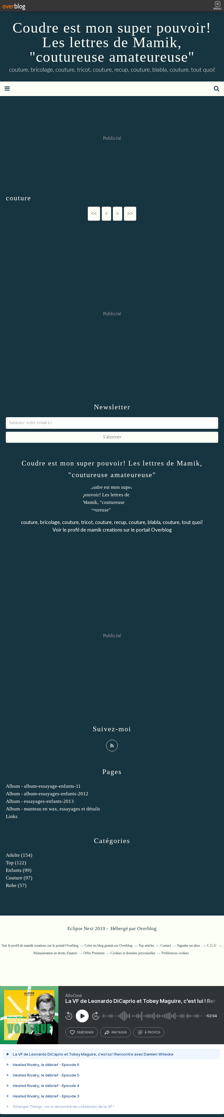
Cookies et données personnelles (133, 953)
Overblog (147, 928)
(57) (16, 885)
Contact (165, 945)
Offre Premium (93, 953)
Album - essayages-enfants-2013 (40, 801)
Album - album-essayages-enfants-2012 (47, 793)
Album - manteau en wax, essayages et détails (53, 809)
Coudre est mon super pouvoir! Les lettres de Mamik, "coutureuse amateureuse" (112, 42)
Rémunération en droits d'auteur (55, 953)
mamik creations (104, 529)
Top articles (146, 945)
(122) (16, 862)
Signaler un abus (189, 945)
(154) (19, 855)
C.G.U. (212, 945)
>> (130, 213)
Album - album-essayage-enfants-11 (43, 786)
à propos (152, 1032)
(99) (19, 870)
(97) (19, 878)
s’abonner (85, 1032)
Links (12, 816)
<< (94, 213)
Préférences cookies (175, 953)
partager (119, 1032)
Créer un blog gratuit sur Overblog (108, 945)
